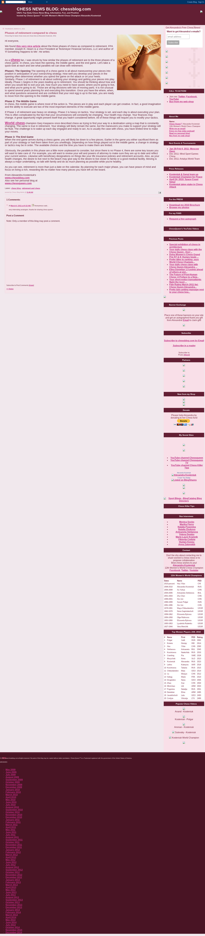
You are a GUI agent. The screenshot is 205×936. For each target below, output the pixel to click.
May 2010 (10, 800)
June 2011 (11, 832)
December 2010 (14, 817)
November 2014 (14, 930)
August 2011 (12, 837)
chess (15, 60)
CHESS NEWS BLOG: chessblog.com (54, 9)
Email (186, 320)
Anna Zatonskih (186, 544)
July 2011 (10, 835)
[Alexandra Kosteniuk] (184, 475)
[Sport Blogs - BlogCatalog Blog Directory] (184, 501)
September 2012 (14, 870)
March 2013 (12, 885)
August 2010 (12, 807)
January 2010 (13, 790)
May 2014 (10, 920)
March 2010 (12, 795)
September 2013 (14, 900)
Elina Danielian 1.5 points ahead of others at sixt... (186, 270)
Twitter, (182, 96)
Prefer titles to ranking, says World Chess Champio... (184, 260)
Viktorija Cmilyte (186, 539)
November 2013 (14, 905)
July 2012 (11, 865)
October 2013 (13, 902)
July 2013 (11, 895)
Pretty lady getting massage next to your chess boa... (186, 290)
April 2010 (11, 797)
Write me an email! (177, 129)
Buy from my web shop (181, 101)
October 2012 (13, 872)
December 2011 (14, 847)
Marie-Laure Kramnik (187, 537)
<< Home (10, 289)
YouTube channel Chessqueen (186, 458)
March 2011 (12, 825)
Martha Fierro (187, 524)
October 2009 (13, 782)
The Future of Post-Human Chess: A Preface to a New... (184, 275)
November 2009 (14, 785)
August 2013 (12, 897)
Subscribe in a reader (184, 345)
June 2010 (11, 802)
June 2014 (11, 922)
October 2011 (13, 842)
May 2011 (10, 830)
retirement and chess (31, 188)
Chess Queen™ (176, 124)
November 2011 (14, 845)
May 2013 (10, 890)
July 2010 (11, 805)
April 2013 (11, 887)
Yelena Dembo (186, 534)
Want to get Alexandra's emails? (184, 31)
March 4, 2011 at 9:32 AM (21, 206)
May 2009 (10, 769)
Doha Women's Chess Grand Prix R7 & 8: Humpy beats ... (184, 255)
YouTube (174, 99)
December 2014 (14, 932)
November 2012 (14, 875)
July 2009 (11, 775)
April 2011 (11, 827)
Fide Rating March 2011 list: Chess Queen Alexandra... (183, 285)
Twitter (184, 570)
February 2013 (13, 882)
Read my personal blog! (179, 133)
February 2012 (13, 852)
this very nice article (28, 46)
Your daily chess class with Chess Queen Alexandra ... (183, 265)
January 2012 (13, 850)
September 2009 (14, 780)
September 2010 (14, 810)
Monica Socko (186, 522)
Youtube (193, 570)
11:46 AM (30, 192)
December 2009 (14, 787)
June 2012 (11, 862)
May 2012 (10, 860)
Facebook (191, 96)
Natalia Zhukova (186, 529)
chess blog (16, 188)
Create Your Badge (184, 478)
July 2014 (11, 925)
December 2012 (14, 877)
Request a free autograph (182, 219)
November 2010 (14, 815)
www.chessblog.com (17, 177)
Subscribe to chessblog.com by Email (184, 340)
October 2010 (13, 812)
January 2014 (13, 910)
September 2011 (14, 840)
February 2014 (13, 912)
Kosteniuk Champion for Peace (185, 177)
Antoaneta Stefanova (187, 532)
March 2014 (12, 915)
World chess (15, 123)
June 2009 (11, 772)
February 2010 (13, 792)
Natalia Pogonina (187, 527)
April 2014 (11, 917)
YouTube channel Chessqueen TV (186, 461)
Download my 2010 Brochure (184, 205)
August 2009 (12, 777)
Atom (31, 285)
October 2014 (13, 927)
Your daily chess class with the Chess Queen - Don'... (185, 250)
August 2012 (12, 867)
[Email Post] (159, 192)
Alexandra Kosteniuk (184, 473)
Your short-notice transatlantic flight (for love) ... (185, 280)
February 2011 (13, 822)
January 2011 (13, 820)
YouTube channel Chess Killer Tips (187, 466)
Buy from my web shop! (179, 136)
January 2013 (13, 880)
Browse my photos (179, 207)
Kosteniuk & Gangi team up (183, 174)
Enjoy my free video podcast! (182, 131)
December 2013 (14, 907)
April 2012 (11, 857)
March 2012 (12, 855)
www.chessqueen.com (18, 183)
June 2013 (11, 892)
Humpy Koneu (186, 542)
